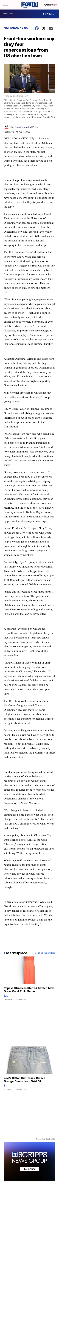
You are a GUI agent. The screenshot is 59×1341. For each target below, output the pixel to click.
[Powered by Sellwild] (50, 1139)
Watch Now (49, 5)
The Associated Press (26, 126)
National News (16, 27)
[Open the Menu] (5, 5)
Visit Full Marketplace (45, 953)
